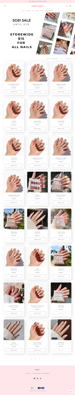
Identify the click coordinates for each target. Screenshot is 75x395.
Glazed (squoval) (37, 84)
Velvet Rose (61, 121)
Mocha (14, 121)
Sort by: (49, 58)
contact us (28, 373)
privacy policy (45, 373)
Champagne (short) (14, 84)
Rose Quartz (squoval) (37, 306)
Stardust (37, 232)
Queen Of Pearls (14, 306)
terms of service (36, 373)
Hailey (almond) (61, 84)
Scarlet (14, 343)
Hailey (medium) (61, 195)
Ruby (37, 269)
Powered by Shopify (41, 390)
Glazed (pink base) (61, 158)
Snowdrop (61, 306)
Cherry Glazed (37, 343)
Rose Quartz (37, 121)
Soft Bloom (61, 343)
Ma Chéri (61, 269)
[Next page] (43, 358)
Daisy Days (14, 232)
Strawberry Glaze (37, 158)
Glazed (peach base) (14, 195)
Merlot (37, 195)
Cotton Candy (61, 232)
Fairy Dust (14, 158)
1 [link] (31, 358)
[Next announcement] (70, 1)
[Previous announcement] (4, 1)
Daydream (14, 269)
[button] (5, 6)
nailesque (35, 390)
